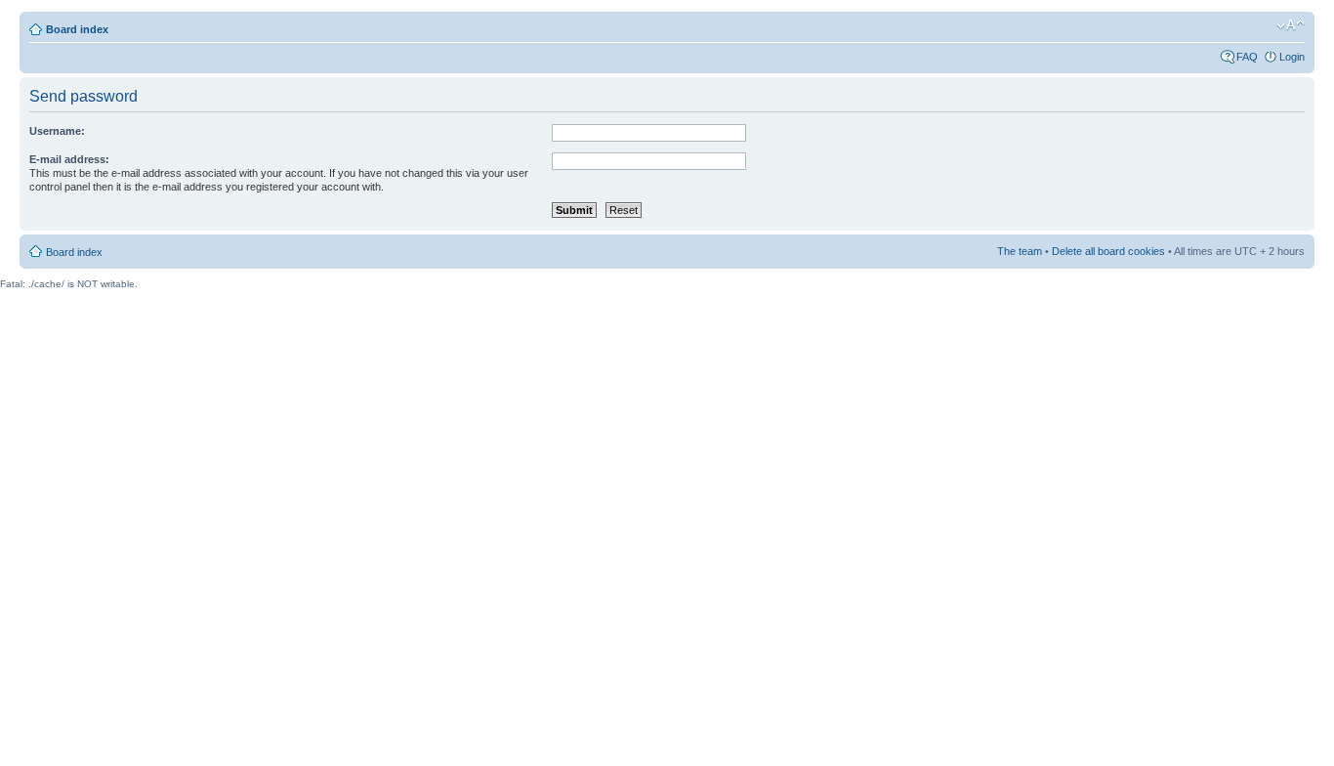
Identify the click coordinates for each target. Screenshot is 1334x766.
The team (1019, 251)
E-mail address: (69, 159)
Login (1292, 57)
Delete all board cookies (1108, 251)
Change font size (1290, 25)
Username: (57, 131)
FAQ (1247, 57)
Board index (77, 29)
